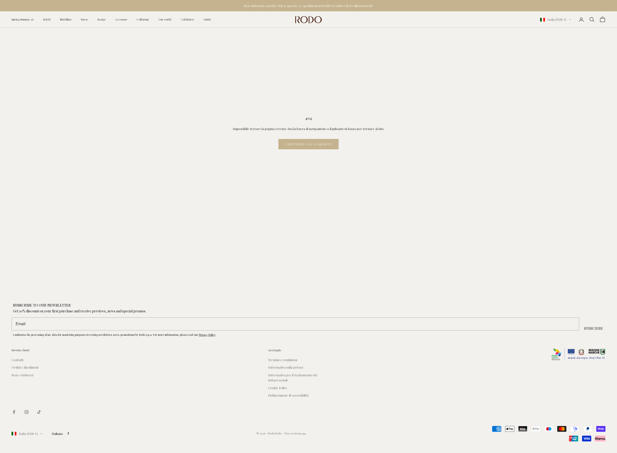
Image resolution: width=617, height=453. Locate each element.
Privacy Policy (207, 334)
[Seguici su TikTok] (39, 412)
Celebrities (187, 19)
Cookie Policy (277, 388)
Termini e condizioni (282, 360)
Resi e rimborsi (22, 375)
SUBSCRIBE (593, 328)
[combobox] (61, 433)
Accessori (121, 19)
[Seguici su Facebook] (14, 412)
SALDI (47, 19)
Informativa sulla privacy (286, 367)
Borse (84, 19)
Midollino (65, 19)
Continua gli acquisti (308, 144)
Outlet (207, 19)
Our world (165, 19)
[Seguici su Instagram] (26, 412)
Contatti (17, 360)
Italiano (57, 434)
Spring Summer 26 (23, 19)
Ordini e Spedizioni (25, 367)
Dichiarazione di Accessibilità (288, 395)
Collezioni (143, 19)
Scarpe (101, 19)
